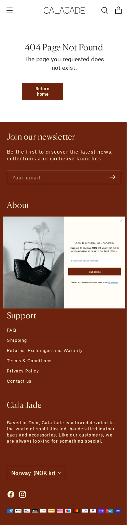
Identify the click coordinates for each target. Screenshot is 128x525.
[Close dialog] (118, 220)
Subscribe (92, 271)
